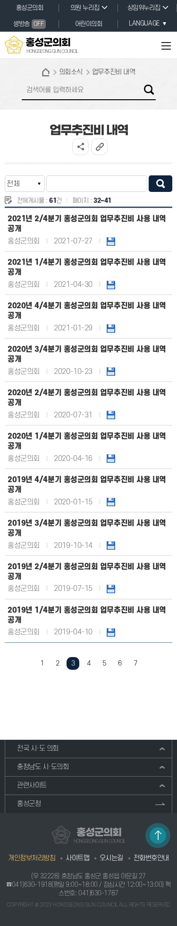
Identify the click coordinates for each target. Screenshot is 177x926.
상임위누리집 (143, 7)
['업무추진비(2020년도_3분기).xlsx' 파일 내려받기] (111, 371)
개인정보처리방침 (31, 858)
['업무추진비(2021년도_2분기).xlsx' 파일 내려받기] (111, 241)
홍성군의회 (29, 7)
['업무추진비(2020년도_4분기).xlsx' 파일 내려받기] (111, 328)
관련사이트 (32, 785)
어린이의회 (88, 23)
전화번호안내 (151, 858)
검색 (149, 90)
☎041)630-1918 (28, 884)
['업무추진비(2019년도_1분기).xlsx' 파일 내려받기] (111, 632)
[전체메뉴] (161, 45)
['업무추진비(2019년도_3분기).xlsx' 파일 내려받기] (111, 545)
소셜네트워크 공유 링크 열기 (80, 146)
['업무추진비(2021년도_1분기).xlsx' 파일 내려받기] (111, 284)
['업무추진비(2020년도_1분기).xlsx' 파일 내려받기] (111, 458)
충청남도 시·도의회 (43, 767)
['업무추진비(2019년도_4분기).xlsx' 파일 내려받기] (111, 502)
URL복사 (99, 146)
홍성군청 (29, 804)
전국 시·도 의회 (38, 748)
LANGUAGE (144, 23)
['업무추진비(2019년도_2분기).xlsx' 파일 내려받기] (111, 588)
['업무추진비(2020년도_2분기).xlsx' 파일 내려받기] (111, 415)
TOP (158, 835)
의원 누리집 (84, 7)
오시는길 (111, 858)
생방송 (28, 23)
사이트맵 (77, 858)
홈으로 (46, 72)
